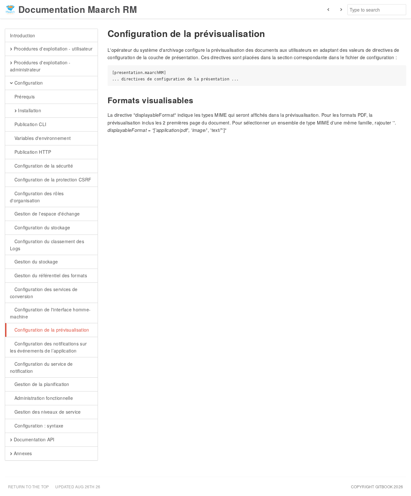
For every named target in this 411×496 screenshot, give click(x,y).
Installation (29, 110)
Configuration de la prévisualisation (51, 329)
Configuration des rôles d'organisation (37, 197)
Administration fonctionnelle (43, 398)
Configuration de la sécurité (43, 165)
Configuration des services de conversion (43, 292)
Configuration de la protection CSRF (52, 179)
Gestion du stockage (35, 261)
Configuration (28, 82)
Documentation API (33, 439)
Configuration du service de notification (41, 367)
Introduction (22, 35)
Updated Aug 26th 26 (77, 486)
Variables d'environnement (42, 138)
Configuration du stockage (41, 227)
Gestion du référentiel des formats (50, 275)
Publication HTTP (32, 152)
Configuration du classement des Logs (47, 245)
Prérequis (24, 96)
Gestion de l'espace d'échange (46, 213)
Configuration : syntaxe (38, 425)
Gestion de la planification (41, 384)
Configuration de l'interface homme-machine (50, 313)
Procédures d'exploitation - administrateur (40, 66)
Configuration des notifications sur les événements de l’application (48, 347)
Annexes (22, 453)
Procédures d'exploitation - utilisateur (52, 48)
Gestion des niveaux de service (47, 412)
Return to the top (28, 486)
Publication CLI (29, 124)
